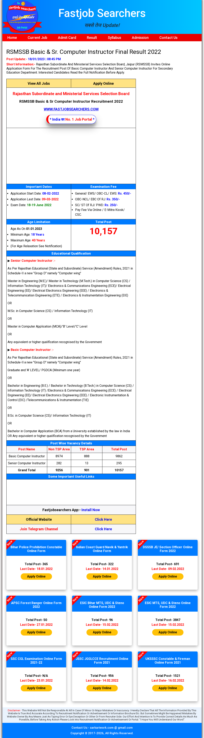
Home (12, 37)
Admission (140, 37)
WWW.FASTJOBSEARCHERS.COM (71, 109)
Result (92, 37)
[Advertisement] (71, 156)
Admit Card (67, 37)
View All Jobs (39, 83)
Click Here (103, 519)
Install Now (90, 510)
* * (72, 119)
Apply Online (103, 83)
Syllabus (114, 37)
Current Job (37, 37)
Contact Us (168, 37)
